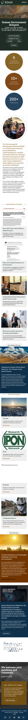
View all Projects (14, 533)
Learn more (6, 633)
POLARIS (9, 41)
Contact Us (6, 676)
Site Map (15, 712)
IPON (19, 41)
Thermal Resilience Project (8, 579)
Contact (21, 712)
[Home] (7, 2)
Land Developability (14, 35)
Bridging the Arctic (14, 38)
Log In (14, 714)
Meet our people (10, 700)
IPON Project (4, 390)
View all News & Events (14, 345)
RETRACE (14, 45)
